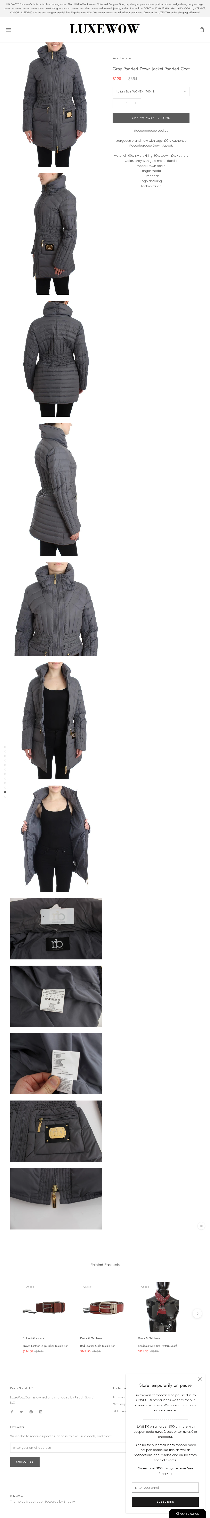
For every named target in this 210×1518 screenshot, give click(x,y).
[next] (197, 1313)
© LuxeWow (16, 1496)
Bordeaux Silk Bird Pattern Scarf (157, 1346)
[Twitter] (21, 1411)
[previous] (12, 1313)
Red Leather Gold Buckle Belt (97, 1346)
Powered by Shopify (60, 1501)
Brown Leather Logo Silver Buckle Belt (45, 1346)
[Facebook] (11, 1411)
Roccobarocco (122, 58)
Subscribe (165, 1502)
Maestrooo (34, 1501)
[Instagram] (31, 1411)
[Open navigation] (8, 29)
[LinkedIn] (40, 1411)
